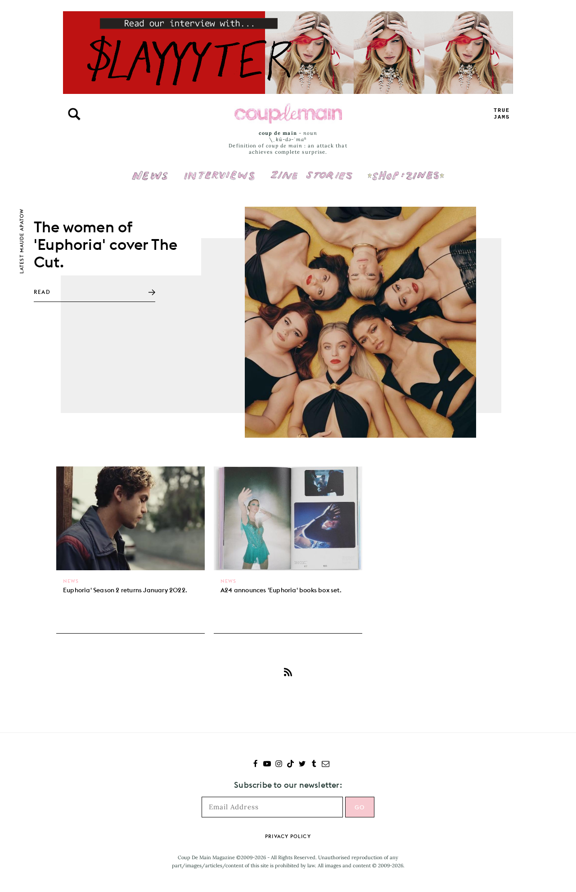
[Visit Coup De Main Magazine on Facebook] (255, 764)
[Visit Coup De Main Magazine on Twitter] (302, 764)
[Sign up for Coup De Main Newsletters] (325, 764)
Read (42, 291)
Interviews (219, 169)
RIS (502, 113)
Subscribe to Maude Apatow (288, 672)
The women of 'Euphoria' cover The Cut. (105, 244)
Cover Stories (311, 169)
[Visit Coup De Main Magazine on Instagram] (278, 764)
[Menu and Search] (74, 114)
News (150, 181)
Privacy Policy (287, 836)
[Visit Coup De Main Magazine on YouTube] (267, 764)
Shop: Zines (406, 169)
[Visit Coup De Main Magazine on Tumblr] (314, 764)
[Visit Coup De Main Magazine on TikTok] (290, 764)
